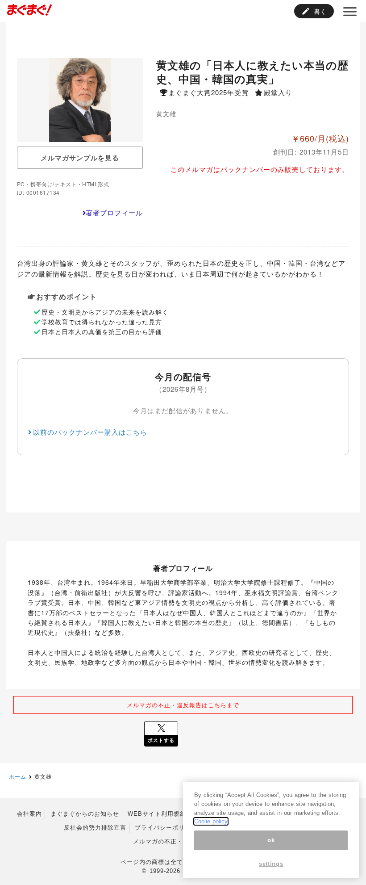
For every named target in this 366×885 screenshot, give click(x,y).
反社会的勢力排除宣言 (95, 827)
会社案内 (29, 813)
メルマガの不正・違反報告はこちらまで (183, 704)
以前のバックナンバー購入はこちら (90, 431)
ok (270, 840)
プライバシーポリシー (166, 827)
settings (271, 863)
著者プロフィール (114, 212)
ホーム (17, 776)
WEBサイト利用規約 (157, 813)
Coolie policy (211, 821)
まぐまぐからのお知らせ (84, 813)
